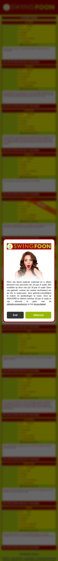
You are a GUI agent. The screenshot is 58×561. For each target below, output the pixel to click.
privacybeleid (40, 304)
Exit (15, 315)
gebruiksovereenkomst (17, 304)
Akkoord (38, 315)
